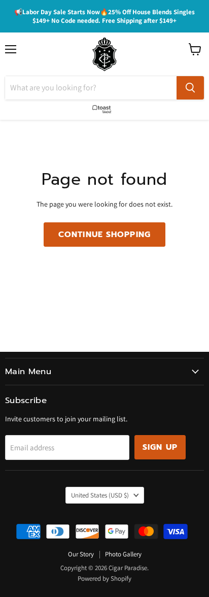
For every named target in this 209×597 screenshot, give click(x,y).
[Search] (190, 88)
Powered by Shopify (104, 578)
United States (100, 495)
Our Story (81, 554)
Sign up (160, 447)
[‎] (104, 107)
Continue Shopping (104, 234)
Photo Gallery (123, 554)
